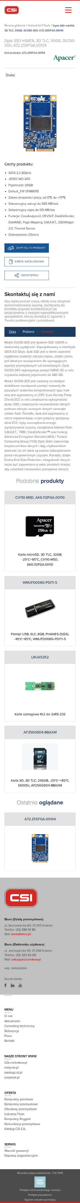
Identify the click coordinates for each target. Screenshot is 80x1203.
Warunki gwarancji (16, 1151)
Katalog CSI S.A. (15, 1129)
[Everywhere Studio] (40, 1181)
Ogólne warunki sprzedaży (40, 1199)
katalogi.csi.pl (13, 1072)
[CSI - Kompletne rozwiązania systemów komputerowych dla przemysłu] (21, 897)
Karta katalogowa (29, 261)
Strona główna (14, 25)
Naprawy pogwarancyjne (21, 1156)
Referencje (11, 1031)
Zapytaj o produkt (31, 247)
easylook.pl (12, 1077)
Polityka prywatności (40, 1194)
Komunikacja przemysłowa (22, 1124)
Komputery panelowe (18, 1099)
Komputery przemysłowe (21, 1104)
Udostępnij (30, 275)
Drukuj (10, 75)
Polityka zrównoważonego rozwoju (40, 1190)
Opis (12, 332)
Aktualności (12, 1021)
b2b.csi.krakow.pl (15, 1063)
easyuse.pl (11, 1067)
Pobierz (28, 332)
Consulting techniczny (19, 1026)
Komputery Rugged (17, 1119)
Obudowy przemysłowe (20, 1109)
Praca (8, 1036)
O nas (8, 1016)
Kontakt (47, 332)
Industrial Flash (39, 25)
